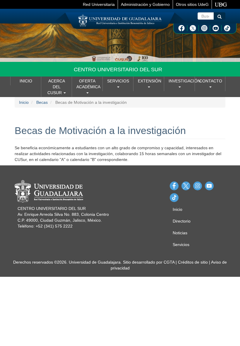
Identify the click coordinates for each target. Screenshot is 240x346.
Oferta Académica (88, 84)
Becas (42, 102)
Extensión (149, 81)
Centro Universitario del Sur (118, 69)
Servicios (118, 81)
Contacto (210, 81)
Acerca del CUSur (56, 87)
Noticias (180, 232)
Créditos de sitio (193, 262)
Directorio (182, 221)
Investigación (182, 81)
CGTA (169, 262)
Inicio (26, 81)
